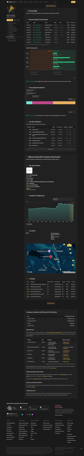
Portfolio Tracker (46, 423)
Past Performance (12, 29)
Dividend (10, 32)
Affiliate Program (70, 438)
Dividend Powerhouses (23, 425)
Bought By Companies (58, 74)
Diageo (32, 431)
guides (27, 376)
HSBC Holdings (34, 425)
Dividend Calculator (47, 429)
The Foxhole (57, 427)
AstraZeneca (33, 423)
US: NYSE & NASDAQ (11, 423)
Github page (63, 374)
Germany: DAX (9, 439)
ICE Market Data (66, 350)
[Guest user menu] (76, 2)
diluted (56, 115)
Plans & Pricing (70, 423)
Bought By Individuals (58, 72)
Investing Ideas (58, 429)
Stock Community (12, 40)
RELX (32, 435)
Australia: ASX (9, 427)
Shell (32, 427)
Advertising (69, 425)
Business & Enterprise (71, 440)
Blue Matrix (65, 348)
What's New (57, 433)
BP (31, 437)
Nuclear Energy (22, 429)
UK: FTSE (8, 425)
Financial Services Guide (60, 453)
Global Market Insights (59, 425)
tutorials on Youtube (47, 376)
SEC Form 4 (65, 354)
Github (33, 386)
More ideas (21, 439)
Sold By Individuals (34, 72)
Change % (66, 127)
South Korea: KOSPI (10, 437)
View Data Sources (59, 415)
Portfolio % (71, 127)
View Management (51, 5)
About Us (69, 427)
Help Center (69, 434)
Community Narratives (59, 431)
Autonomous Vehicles (23, 431)
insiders (39, 81)
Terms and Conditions (59, 451)
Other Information (12, 38)
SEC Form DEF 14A (67, 359)
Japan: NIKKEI (9, 435)
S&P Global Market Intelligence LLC (55, 332)
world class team (37, 378)
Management (11, 34)
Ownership (11, 36)
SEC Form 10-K (66, 342)
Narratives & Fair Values (47, 427)
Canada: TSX (9, 431)
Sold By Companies (34, 74)
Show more (51, 149)
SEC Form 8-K (66, 361)
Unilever (32, 429)
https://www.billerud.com (31, 189)
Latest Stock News (58, 423)
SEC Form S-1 (66, 352)
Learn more (53, 368)
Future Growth (11, 27)
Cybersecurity (21, 437)
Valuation (10, 25)
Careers (68, 431)
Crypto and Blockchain (23, 435)
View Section (51, 303)
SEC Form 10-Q (66, 343)
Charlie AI (69, 442)
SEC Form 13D (66, 355)
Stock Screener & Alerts (47, 425)
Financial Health (12, 30)
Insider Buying (21, 427)
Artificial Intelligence (23, 433)
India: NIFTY (9, 429)
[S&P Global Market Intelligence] (59, 406)
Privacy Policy (66, 451)
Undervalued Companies (23, 423)
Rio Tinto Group (34, 433)
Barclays (32, 439)
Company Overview (12, 23)
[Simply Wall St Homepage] (12, 2)
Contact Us (69, 429)
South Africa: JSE (10, 433)
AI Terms (71, 451)
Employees (30, 224)
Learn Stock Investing (71, 436)
